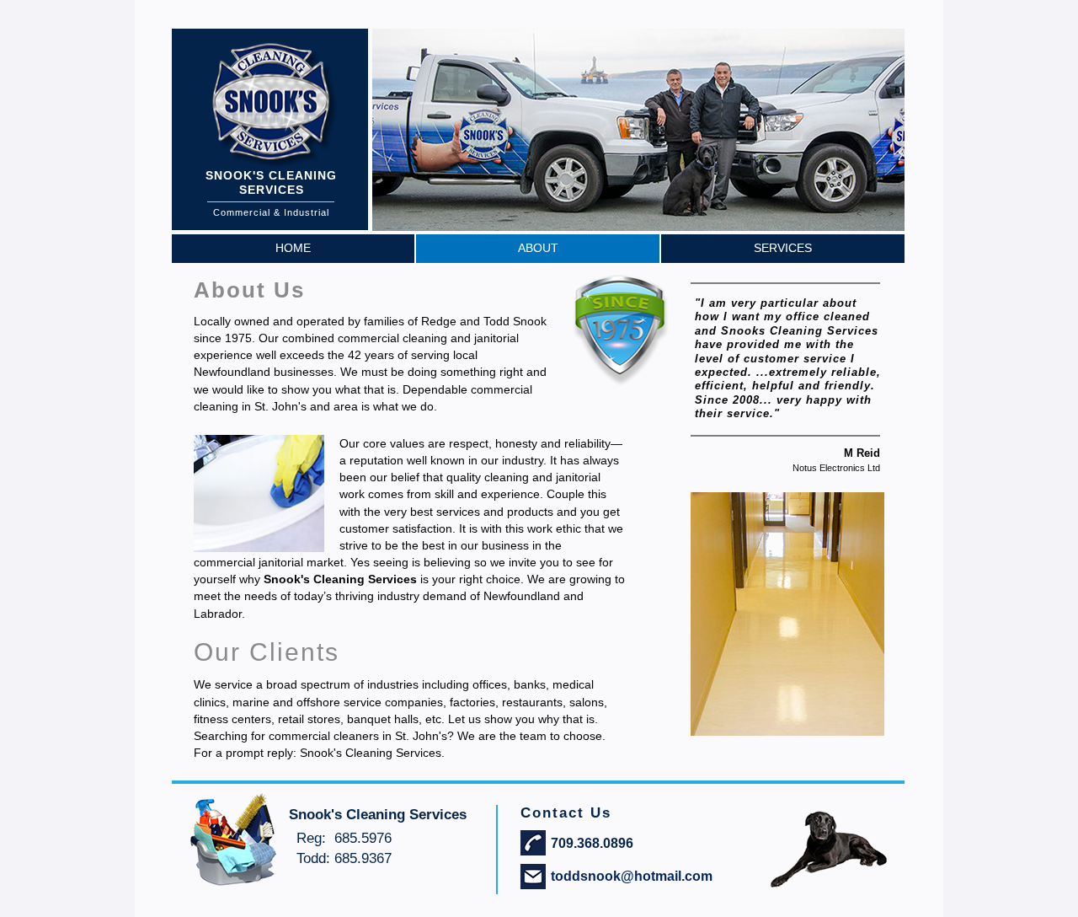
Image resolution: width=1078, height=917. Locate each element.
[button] (840, 214)
